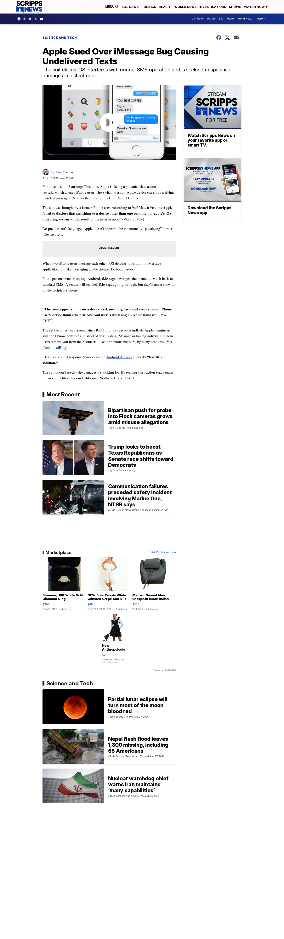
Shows (235, 7)
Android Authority (120, 356)
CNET (47, 320)
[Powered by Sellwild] (170, 670)
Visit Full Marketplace (163, 552)
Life (221, 19)
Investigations (212, 7)
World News (185, 7)
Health (165, 7)
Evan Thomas (65, 172)
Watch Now (255, 7)
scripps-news (31, 18)
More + (261, 19)
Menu (110, 6)
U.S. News (130, 7)
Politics (148, 7)
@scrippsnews (42, 18)
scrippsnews (19, 18)
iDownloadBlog (54, 347)
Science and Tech (60, 38)
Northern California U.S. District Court (108, 198)
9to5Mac (136, 219)
